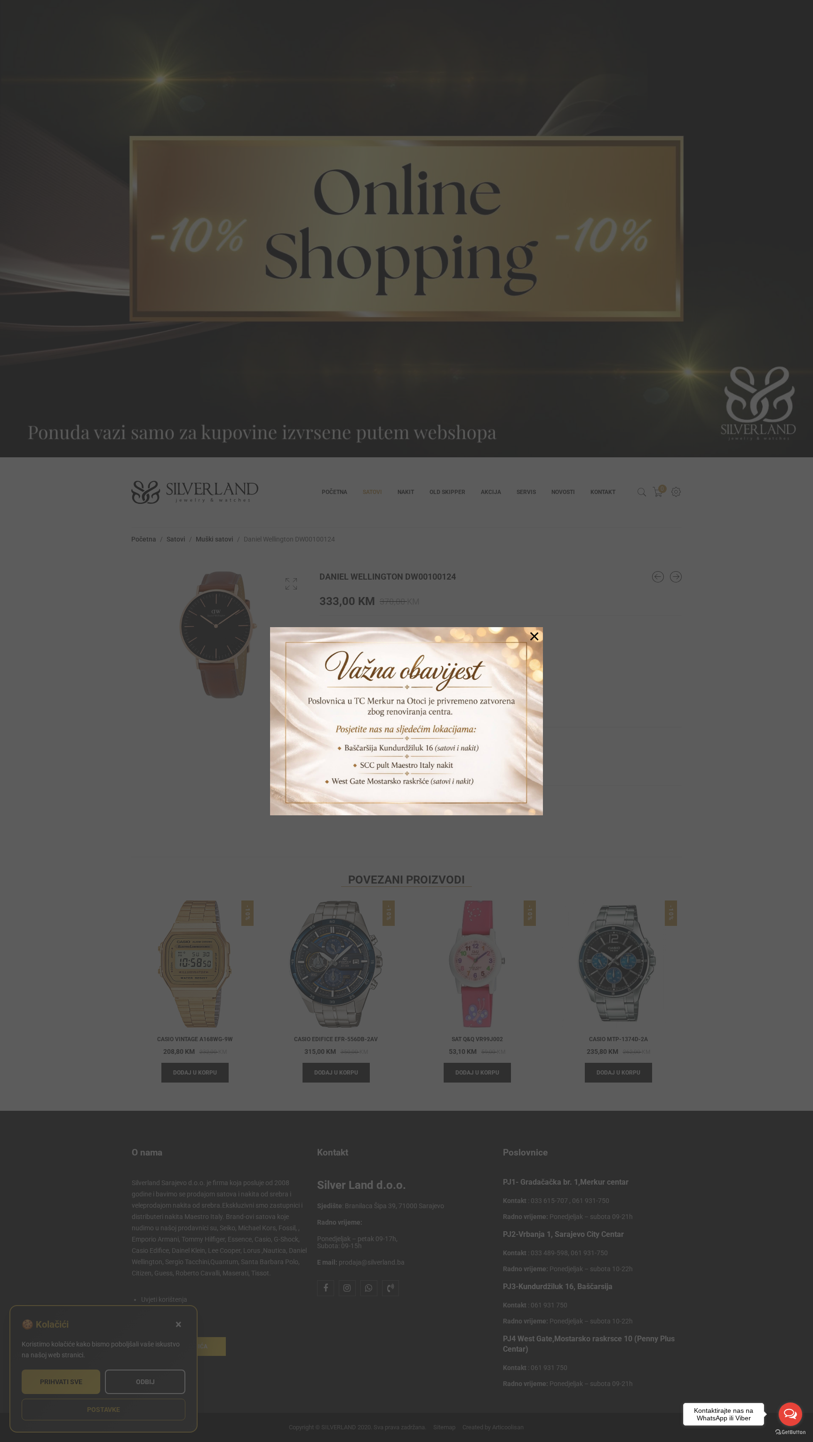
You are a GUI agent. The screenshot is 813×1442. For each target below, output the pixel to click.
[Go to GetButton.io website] (790, 1432)
